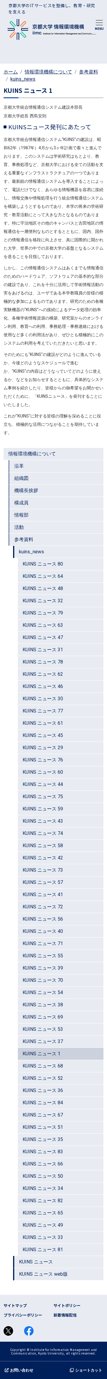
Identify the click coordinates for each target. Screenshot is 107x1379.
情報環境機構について (48, 72)
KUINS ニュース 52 (43, 1078)
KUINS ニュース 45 (43, 735)
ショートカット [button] (88, 1370)
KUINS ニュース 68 (43, 1066)
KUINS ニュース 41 (43, 894)
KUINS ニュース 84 (43, 1102)
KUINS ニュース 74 (43, 833)
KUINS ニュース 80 (43, 564)
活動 (19, 527)
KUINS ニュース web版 (43, 1274)
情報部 (21, 515)
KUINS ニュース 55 (43, 956)
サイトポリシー (67, 1305)
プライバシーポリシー (23, 1315)
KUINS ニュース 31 (43, 649)
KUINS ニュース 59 (43, 809)
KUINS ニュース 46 (43, 686)
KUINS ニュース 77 (43, 711)
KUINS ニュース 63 (43, 625)
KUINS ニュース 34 (43, 1188)
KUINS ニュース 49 (43, 1225)
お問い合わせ (21, 1370)
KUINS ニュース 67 (43, 1115)
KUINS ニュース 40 (43, 931)
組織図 (21, 478)
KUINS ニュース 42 (43, 858)
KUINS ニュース (36, 1262)
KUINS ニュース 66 (43, 1164)
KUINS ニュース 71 (43, 943)
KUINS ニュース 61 (43, 723)
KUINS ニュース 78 (43, 662)
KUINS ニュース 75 (43, 796)
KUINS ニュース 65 (43, 1213)
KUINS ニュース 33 (43, 1237)
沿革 (19, 466)
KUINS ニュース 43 (43, 821)
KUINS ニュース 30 (43, 698)
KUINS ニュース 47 (43, 637)
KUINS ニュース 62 (43, 674)
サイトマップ (15, 1305)
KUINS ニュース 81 (43, 1249)
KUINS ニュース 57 (43, 882)
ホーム (11, 72)
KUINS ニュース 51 (43, 1127)
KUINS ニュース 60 (43, 772)
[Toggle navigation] (99, 24)
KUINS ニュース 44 (43, 784)
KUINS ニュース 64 (43, 576)
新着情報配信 (65, 1315)
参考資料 (88, 72)
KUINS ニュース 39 (43, 968)
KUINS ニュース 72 (43, 907)
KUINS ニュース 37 (43, 1041)
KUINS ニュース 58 (43, 845)
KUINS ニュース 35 (43, 1139)
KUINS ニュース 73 (43, 870)
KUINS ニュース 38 (43, 1005)
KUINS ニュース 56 (43, 919)
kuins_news (22, 79)
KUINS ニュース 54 (43, 992)
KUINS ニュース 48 (43, 588)
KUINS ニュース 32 (43, 600)
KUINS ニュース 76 (43, 760)
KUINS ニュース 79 (43, 613)
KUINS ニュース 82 (43, 1200)
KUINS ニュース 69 (43, 1017)
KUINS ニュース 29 (43, 747)
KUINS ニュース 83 (43, 1151)
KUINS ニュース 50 (43, 1176)
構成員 (21, 503)
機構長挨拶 (26, 490)
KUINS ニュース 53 (43, 1029)
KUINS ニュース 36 (43, 1090)
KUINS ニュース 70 (43, 980)
